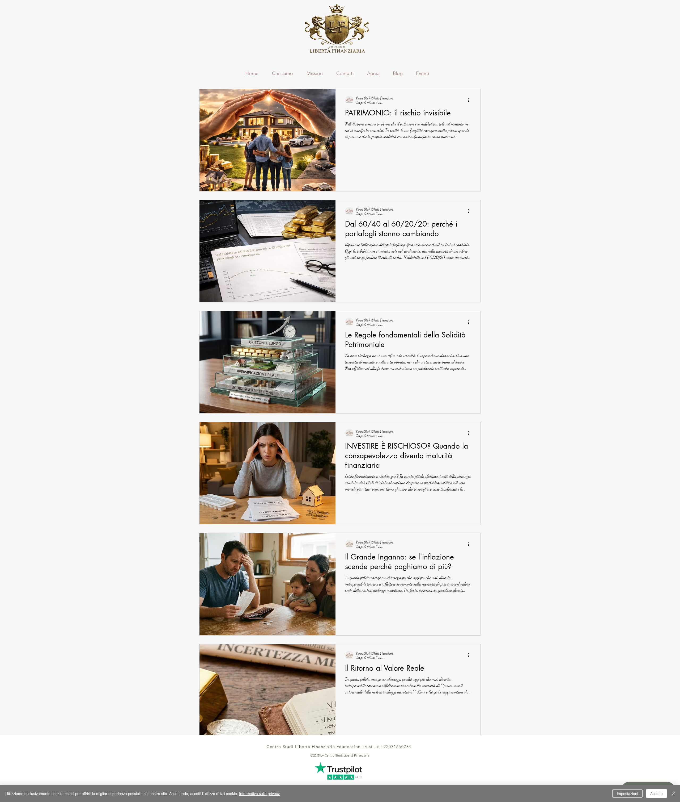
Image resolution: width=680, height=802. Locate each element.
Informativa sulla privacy (259, 793)
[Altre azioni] (470, 100)
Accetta (656, 793)
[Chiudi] (673, 793)
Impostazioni (627, 793)
